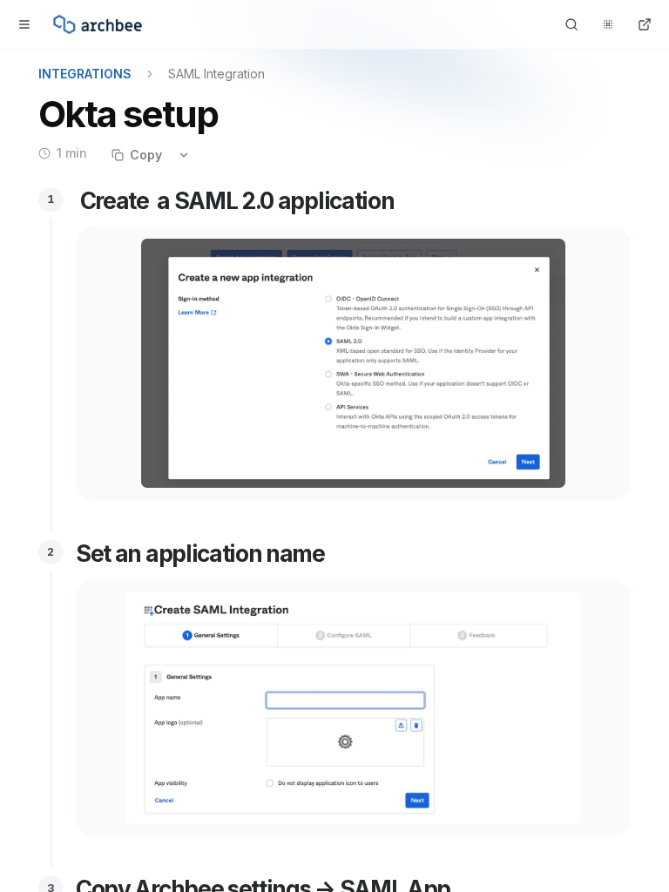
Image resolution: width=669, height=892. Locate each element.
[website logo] (97, 24)
